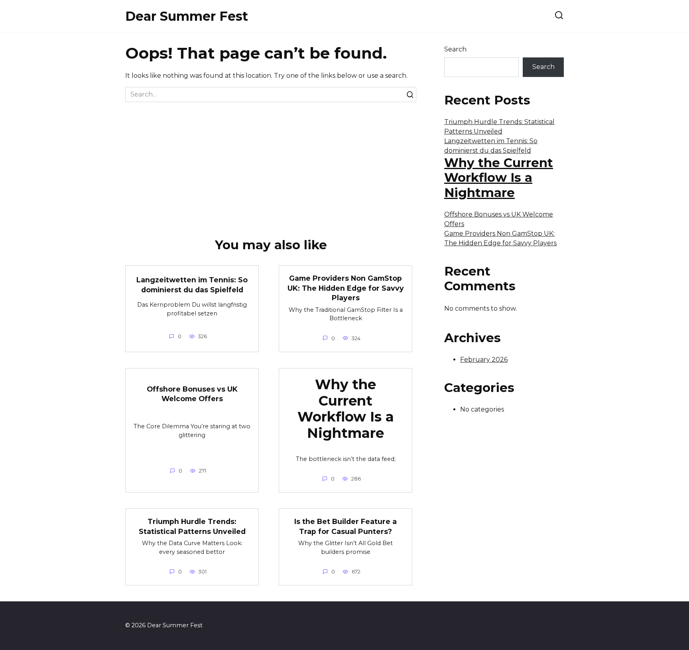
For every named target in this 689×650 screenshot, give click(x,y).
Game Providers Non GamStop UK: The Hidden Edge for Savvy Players (345, 288)
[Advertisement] (270, 162)
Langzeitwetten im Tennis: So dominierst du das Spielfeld (192, 285)
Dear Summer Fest (186, 16)
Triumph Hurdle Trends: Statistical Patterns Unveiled (192, 526)
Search (455, 49)
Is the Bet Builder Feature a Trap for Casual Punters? (345, 526)
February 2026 (484, 359)
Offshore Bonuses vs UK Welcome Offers (192, 393)
